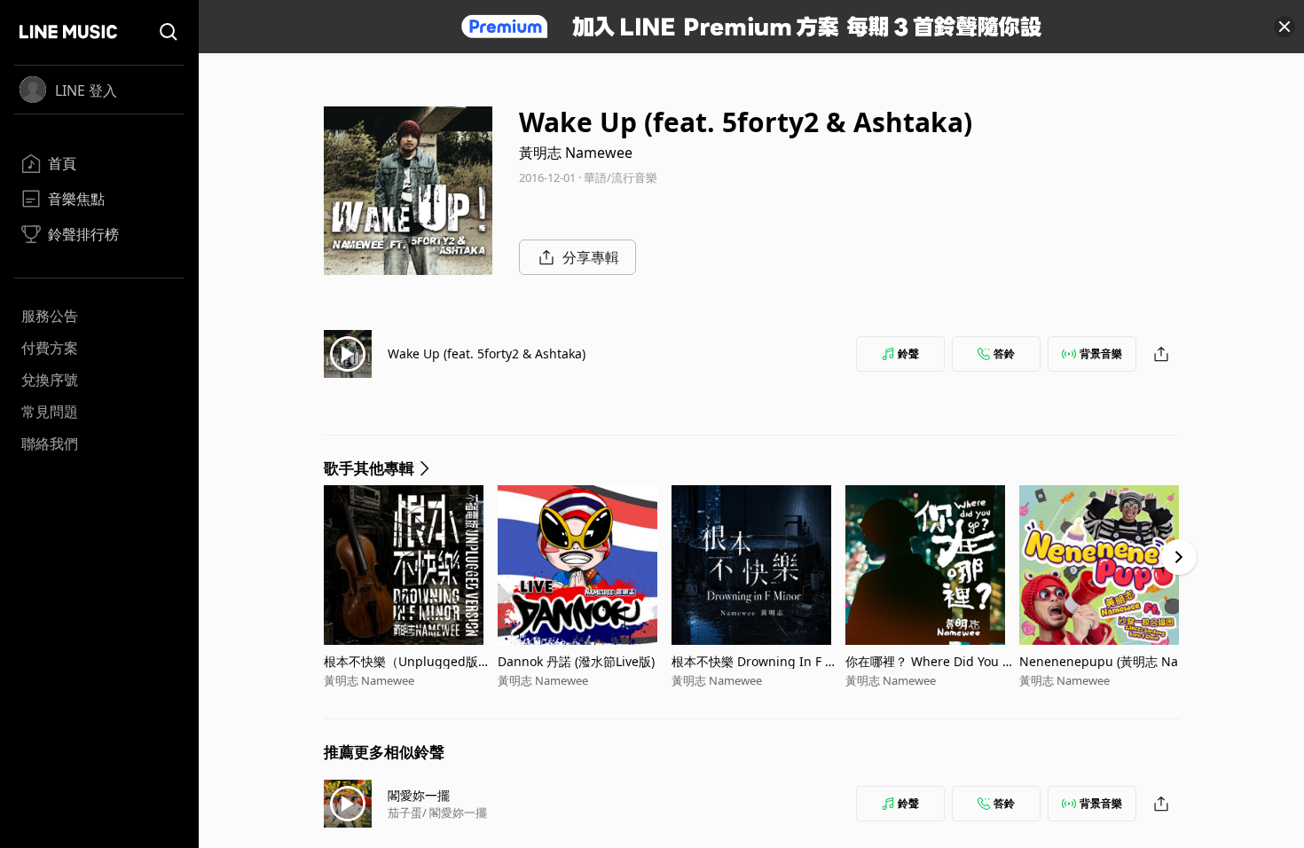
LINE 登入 (86, 90)
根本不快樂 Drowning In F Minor (756, 661)
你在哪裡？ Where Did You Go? (928, 661)
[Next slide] (1179, 557)
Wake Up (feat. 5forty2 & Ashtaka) (486, 353)
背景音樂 (1101, 353)
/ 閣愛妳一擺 (454, 813)
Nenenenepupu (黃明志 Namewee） (1104, 661)
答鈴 (1004, 353)
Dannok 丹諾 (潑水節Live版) (576, 661)
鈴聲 (908, 353)
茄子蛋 (405, 813)
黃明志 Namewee (575, 152)
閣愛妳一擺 (419, 795)
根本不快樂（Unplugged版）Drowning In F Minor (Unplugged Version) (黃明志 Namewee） (407, 661)
